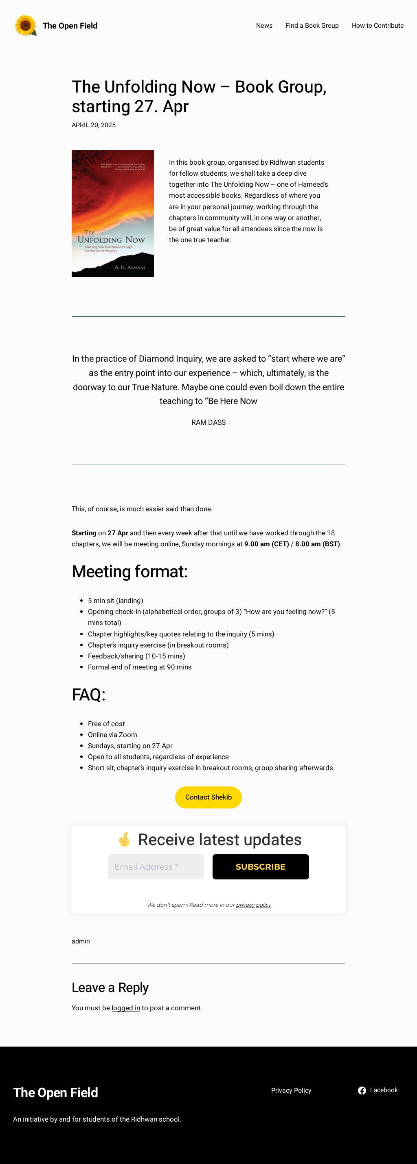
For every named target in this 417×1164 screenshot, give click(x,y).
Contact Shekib (208, 797)
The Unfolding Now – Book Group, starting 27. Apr (199, 97)
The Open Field (70, 26)
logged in (126, 1008)
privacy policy (253, 904)
